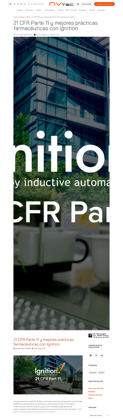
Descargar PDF (40, 348)
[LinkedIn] (21, 4)
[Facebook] (14, 4)
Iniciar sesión (86, 4)
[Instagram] (24, 4)
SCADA (101, 372)
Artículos (92, 372)
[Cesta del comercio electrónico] (78, 4)
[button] (10, 4)
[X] (17, 4)
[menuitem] (20, 10)
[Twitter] (96, 355)
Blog (28, 17)
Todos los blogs (18, 17)
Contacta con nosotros (104, 4)
